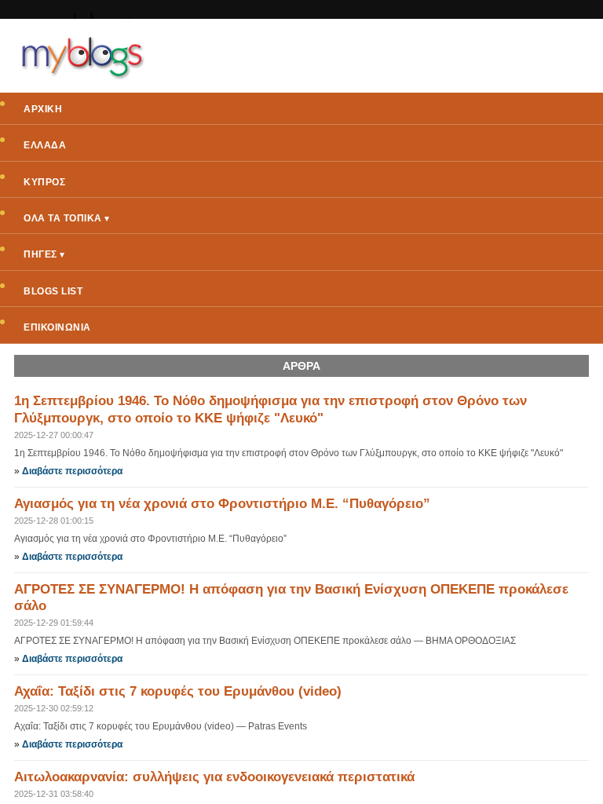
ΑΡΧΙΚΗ (43, 109)
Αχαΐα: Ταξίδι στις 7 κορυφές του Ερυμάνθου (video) (178, 691)
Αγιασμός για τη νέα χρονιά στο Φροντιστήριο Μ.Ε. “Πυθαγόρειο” (222, 503)
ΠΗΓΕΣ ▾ (44, 254)
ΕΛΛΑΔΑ (45, 145)
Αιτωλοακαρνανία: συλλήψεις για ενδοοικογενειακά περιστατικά (214, 776)
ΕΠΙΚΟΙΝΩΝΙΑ (57, 327)
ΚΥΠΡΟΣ (44, 182)
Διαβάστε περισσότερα (72, 471)
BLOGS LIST (53, 291)
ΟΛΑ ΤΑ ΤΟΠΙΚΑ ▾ (67, 218)
